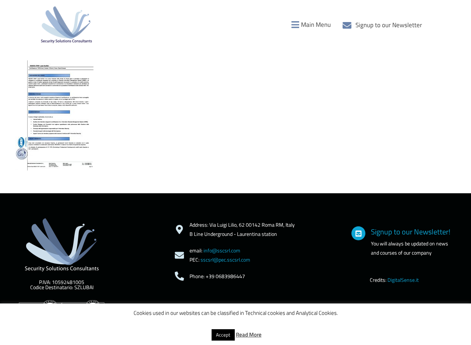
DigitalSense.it (403, 280)
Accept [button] (223, 334)
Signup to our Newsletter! (410, 231)
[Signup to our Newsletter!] (358, 233)
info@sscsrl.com (221, 250)
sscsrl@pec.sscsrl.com (225, 259)
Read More (249, 334)
